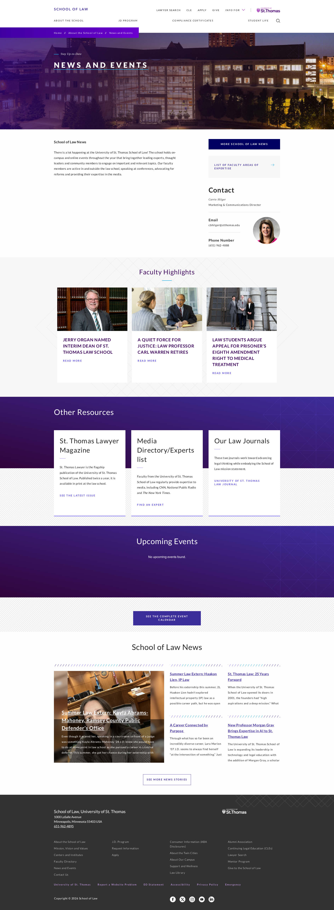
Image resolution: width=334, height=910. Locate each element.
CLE (189, 10)
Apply (202, 10)
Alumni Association (240, 841)
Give (216, 10)
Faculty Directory (65, 861)
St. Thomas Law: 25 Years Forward (248, 677)
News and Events (65, 868)
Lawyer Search (169, 10)
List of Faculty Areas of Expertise (236, 166)
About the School (69, 20)
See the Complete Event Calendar (167, 618)
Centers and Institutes (68, 855)
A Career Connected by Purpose (189, 728)
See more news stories (167, 779)
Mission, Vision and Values (71, 848)
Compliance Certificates (192, 20)
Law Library (177, 872)
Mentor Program (239, 861)
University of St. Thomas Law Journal (237, 482)
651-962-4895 (64, 826)
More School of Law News (244, 144)
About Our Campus (182, 859)
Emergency (233, 884)
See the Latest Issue (77, 495)
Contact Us (61, 874)
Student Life (258, 20)
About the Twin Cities (184, 853)
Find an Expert (150, 504)
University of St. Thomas (72, 884)
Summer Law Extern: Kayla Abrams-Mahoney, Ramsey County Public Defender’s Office (105, 720)
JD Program (128, 20)
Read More (72, 362)
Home (58, 32)
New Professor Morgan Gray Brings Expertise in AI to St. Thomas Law (251, 731)
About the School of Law (85, 32)
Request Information (125, 848)
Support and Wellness (184, 866)
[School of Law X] (182, 899)
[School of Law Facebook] (173, 899)
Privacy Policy (207, 884)
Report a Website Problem (117, 884)
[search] (278, 21)
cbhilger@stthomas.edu (224, 225)
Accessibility (180, 884)
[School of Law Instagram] (192, 899)
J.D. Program (120, 841)
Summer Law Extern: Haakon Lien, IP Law (193, 677)
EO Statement (154, 884)
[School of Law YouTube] (202, 899)
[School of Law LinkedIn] (211, 899)
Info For (232, 10)
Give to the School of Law (244, 868)
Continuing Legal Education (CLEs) (250, 848)
